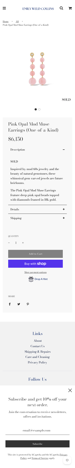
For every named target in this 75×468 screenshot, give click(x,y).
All (17, 21)
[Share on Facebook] (9, 304)
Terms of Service (40, 458)
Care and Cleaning (37, 357)
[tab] (37, 149)
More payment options (35, 272)
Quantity (13, 236)
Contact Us (38, 346)
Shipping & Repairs (38, 351)
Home (6, 21)
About (37, 340)
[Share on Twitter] (19, 304)
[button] (36, 109)
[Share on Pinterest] (28, 304)
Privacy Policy (37, 362)
